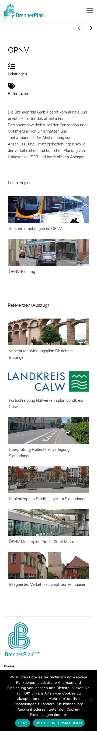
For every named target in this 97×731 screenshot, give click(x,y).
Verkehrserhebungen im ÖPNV (35, 228)
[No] (90, 700)
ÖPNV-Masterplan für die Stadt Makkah (43, 541)
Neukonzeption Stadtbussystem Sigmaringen (47, 498)
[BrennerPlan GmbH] (24, 11)
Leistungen (19, 182)
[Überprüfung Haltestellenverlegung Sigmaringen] (48, 430)
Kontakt (10, 666)
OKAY (22, 723)
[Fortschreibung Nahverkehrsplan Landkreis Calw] (48, 381)
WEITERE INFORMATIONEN (59, 723)
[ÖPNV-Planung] (48, 252)
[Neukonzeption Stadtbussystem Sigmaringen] (48, 479)
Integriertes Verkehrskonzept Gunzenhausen (47, 584)
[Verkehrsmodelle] (79, 28)
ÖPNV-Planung (22, 271)
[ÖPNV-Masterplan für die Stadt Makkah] (48, 522)
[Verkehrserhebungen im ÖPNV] (48, 209)
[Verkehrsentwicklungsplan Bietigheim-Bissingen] (48, 332)
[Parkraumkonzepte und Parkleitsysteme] (91, 28)
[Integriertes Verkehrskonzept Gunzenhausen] (48, 565)
